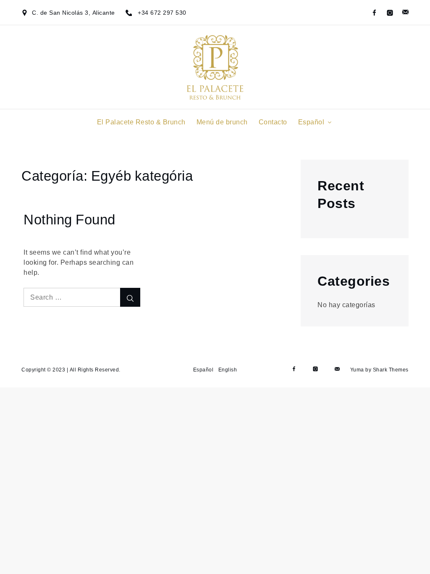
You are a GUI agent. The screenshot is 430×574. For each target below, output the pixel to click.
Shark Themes (391, 369)
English (227, 369)
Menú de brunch (222, 122)
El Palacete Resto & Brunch (141, 122)
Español (311, 122)
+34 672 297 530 (162, 12)
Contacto (273, 122)
